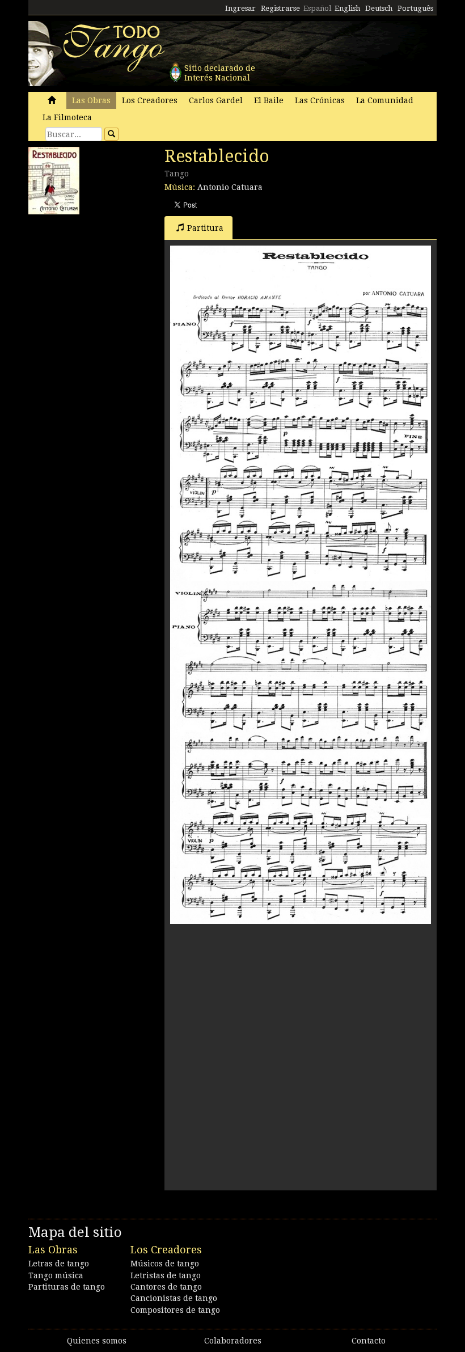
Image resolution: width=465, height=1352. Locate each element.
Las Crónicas (320, 100)
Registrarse (280, 8)
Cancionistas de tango (173, 1298)
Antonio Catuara (230, 187)
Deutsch (378, 8)
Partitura (205, 228)
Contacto (369, 1340)
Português (415, 8)
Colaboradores (232, 1340)
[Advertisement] (113, 291)
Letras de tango (58, 1263)
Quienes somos (96, 1340)
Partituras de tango (66, 1286)
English (347, 8)
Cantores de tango (166, 1286)
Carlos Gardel (216, 100)
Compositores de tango (175, 1310)
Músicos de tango (164, 1263)
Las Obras (91, 100)
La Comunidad (384, 100)
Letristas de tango (165, 1275)
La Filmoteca (67, 117)
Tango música (55, 1275)
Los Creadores (149, 100)
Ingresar (240, 8)
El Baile (269, 100)
